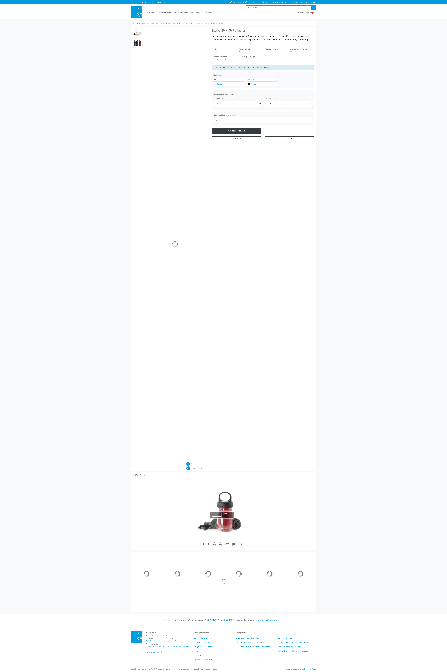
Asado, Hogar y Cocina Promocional (293, 323)
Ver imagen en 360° (198, 92)
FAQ (192, 12)
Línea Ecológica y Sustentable (248, 310)
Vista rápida (147, 275)
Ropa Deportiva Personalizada (182, 23)
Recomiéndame (196, 97)
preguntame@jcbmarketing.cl (269, 292)
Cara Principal (219, 98)
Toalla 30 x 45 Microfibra (176, 263)
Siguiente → (289, 138)
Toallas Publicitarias (202, 23)
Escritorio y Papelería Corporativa (250, 315)
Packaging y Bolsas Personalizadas (293, 315)
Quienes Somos (165, 12)
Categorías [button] (150, 12)
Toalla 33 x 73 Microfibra (206, 263)
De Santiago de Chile (154, 325)
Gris (252, 79)
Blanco (219, 84)
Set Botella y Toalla (297, 263)
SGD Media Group (309, 341)
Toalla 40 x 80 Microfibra (146, 263)
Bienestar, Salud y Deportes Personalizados (254, 319)
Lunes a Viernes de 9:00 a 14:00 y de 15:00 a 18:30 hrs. (167, 319)
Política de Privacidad (203, 332)
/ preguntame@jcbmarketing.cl (273, 2)
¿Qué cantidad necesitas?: (224, 115)
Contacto (197, 328)
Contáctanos (207, 12)
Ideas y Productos (142, 23)
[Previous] (159, 58)
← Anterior (236, 138)
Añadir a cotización (237, 131)
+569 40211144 (253, 2)
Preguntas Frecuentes (203, 319)
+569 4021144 (230, 292)
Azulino (219, 79)
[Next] (190, 58)
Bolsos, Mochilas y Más (288, 310)
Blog (198, 12)
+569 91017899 (238, 2)
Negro (253, 84)
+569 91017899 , (212, 292)
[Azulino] (215, 79)
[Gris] (249, 79)
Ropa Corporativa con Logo (160, 23)
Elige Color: (218, 75)
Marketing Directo (181, 12)
